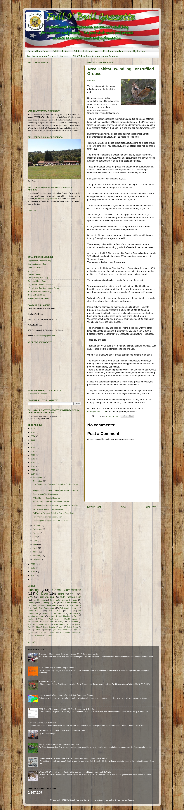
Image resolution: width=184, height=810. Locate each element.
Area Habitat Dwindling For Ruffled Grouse (51, 502)
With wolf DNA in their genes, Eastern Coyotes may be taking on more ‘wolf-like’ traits (75, 772)
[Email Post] (93, 416)
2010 (33, 575)
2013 (33, 564)
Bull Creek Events (69, 602)
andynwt (112, 800)
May (35, 544)
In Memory (73, 622)
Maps (61, 627)
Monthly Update (71, 619)
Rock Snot (77, 630)
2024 (33, 436)
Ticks (50, 611)
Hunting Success (35, 611)
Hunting (33, 590)
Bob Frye (92, 80)
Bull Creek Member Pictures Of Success (47, 56)
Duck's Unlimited (35, 267)
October (37, 525)
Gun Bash (73, 613)
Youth (69, 624)
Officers (41, 619)
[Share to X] (127, 416)
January (37, 559)
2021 (33, 447)
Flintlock (37, 630)
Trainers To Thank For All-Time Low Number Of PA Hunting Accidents (68, 654)
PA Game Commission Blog (39, 291)
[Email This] (122, 416)
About (33, 632)
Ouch (46, 630)
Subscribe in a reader (37, 394)
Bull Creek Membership (86, 51)
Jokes (69, 611)
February (37, 555)
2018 (33, 459)
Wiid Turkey (54, 619)
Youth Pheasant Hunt (70, 597)
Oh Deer (42, 593)
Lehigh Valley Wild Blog (38, 278)
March (36, 552)
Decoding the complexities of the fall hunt (50, 520)
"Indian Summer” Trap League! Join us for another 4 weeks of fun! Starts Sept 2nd (74, 758)
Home (122, 506)
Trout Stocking (46, 597)
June (35, 540)
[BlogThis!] (124, 416)
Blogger (130, 800)
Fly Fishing (44, 602)
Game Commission (66, 590)
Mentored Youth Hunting (59, 616)
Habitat (30, 619)
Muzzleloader (33, 622)
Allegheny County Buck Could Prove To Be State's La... (56, 490)
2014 (33, 474)
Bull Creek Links (61, 51)
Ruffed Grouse (112, 416)
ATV (29, 630)
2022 (33, 444)
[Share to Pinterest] (132, 416)
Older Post (149, 506)
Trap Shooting (39, 600)
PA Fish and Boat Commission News (43, 288)
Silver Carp (39, 635)
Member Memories (36, 616)
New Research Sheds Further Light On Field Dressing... (56, 505)
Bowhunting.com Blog (37, 264)
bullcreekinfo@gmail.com (46, 198)
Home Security (49, 627)
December (38, 477)
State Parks (58, 624)
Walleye (61, 622)
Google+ (31, 642)
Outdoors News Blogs (37, 281)
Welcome (49, 635)
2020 (33, 451)
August (36, 533)
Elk (55, 602)
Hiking (37, 627)
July (35, 537)
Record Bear (48, 622)
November (38, 481)
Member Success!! (47, 681)
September (38, 529)
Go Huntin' (32, 271)
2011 (33, 572)
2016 (33, 466)
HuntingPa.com (34, 274)
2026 (33, 429)
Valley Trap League (72, 605)
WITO (59, 611)
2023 (33, 440)
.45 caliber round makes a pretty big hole (124, 51)
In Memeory (64, 632)
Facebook (53, 632)
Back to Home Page (38, 51)
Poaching (31, 624)
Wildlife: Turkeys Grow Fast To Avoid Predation (59, 744)
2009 (33, 579)
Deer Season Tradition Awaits (45, 494)
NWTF (73, 593)
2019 (33, 455)
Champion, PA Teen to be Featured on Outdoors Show (62, 731)
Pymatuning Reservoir (60, 630)
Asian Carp (42, 632)
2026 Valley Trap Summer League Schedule (96, 56)
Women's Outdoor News (38, 298)
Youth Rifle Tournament (43, 608)
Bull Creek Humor (68, 608)
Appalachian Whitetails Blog (39, 261)
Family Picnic (44, 624)
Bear (75, 600)
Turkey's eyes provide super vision (47, 517)
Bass (76, 616)
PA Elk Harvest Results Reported (46, 498)
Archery (31, 602)
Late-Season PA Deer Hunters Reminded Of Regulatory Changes (66, 695)
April (35, 548)
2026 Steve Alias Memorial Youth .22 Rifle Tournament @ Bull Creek (68, 709)
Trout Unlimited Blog (36, 295)
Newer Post (94, 506)
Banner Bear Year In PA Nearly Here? (49, 509)
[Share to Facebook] (129, 416)
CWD (30, 597)
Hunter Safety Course (58, 600)
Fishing (60, 593)
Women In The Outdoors (53, 613)
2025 (33, 432)
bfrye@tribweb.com (96, 411)
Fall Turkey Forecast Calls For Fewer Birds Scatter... (55, 513)
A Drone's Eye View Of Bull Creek (42, 723)
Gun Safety (33, 605)
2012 (33, 568)
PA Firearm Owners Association (41, 285)
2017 (33, 462)
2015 (33, 470)
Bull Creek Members (51, 605)
